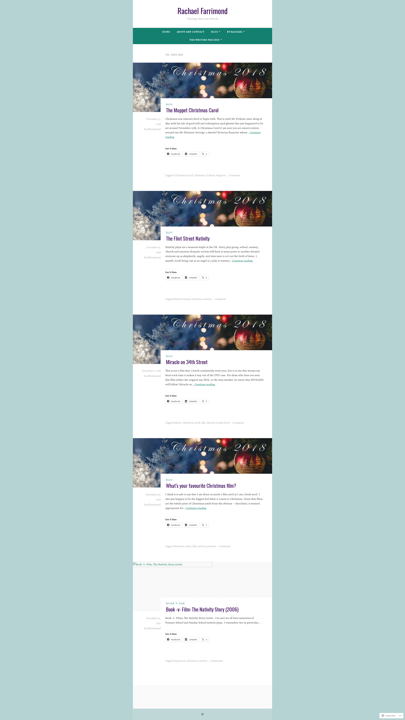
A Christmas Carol (183, 175)
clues (188, 546)
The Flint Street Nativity (188, 238)
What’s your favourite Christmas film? (201, 485)
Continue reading (242, 261)
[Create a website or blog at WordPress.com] (202, 714)
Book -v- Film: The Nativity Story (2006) (202, 609)
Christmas (199, 175)
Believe (177, 423)
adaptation (180, 661)
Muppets (221, 175)
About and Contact (190, 31)
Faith (197, 423)
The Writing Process (204, 39)
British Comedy (182, 299)
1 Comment (234, 175)
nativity (208, 299)
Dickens (210, 175)
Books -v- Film (175, 603)
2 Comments (216, 661)
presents (211, 546)
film (203, 423)
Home (166, 31)
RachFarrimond (152, 129)
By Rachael (235, 31)
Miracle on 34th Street (187, 362)
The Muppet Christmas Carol (192, 110)
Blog (214, 31)
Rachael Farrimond (203, 10)
